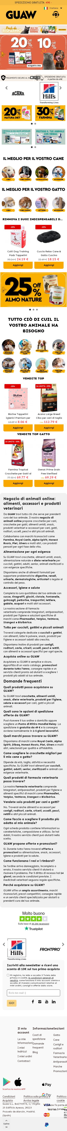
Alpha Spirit (39, 539)
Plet (15, 543)
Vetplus (41, 618)
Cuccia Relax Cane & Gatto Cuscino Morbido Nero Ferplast (49, 253)
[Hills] (49, 93)
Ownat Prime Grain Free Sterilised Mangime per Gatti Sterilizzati (49, 472)
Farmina (8, 539)
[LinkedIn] (53, 1001)
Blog (35, 1052)
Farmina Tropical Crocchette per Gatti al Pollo (18, 472)
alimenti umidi (37, 524)
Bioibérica (24, 622)
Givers (23, 543)
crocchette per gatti (15, 524)
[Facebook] (33, 1001)
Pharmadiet (27, 618)
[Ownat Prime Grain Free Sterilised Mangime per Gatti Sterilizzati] (49, 453)
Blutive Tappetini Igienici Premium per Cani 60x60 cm (18, 416)
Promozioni (60, 1071)
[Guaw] (21, 15)
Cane (56, 1039)
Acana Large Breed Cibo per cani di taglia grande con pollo (49, 416)
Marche (57, 1066)
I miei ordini (25, 1056)
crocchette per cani (44, 521)
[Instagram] (40, 1001)
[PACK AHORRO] (33, 29)
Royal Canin (23, 539)
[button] (32, 77)
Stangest (9, 622)
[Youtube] (46, 1001)
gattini (17, 564)
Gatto (56, 1035)
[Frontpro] (50, 949)
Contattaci (24, 1061)
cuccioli (7, 564)
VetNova (52, 618)
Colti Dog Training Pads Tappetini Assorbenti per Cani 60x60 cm (18, 253)
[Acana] (18, 93)
